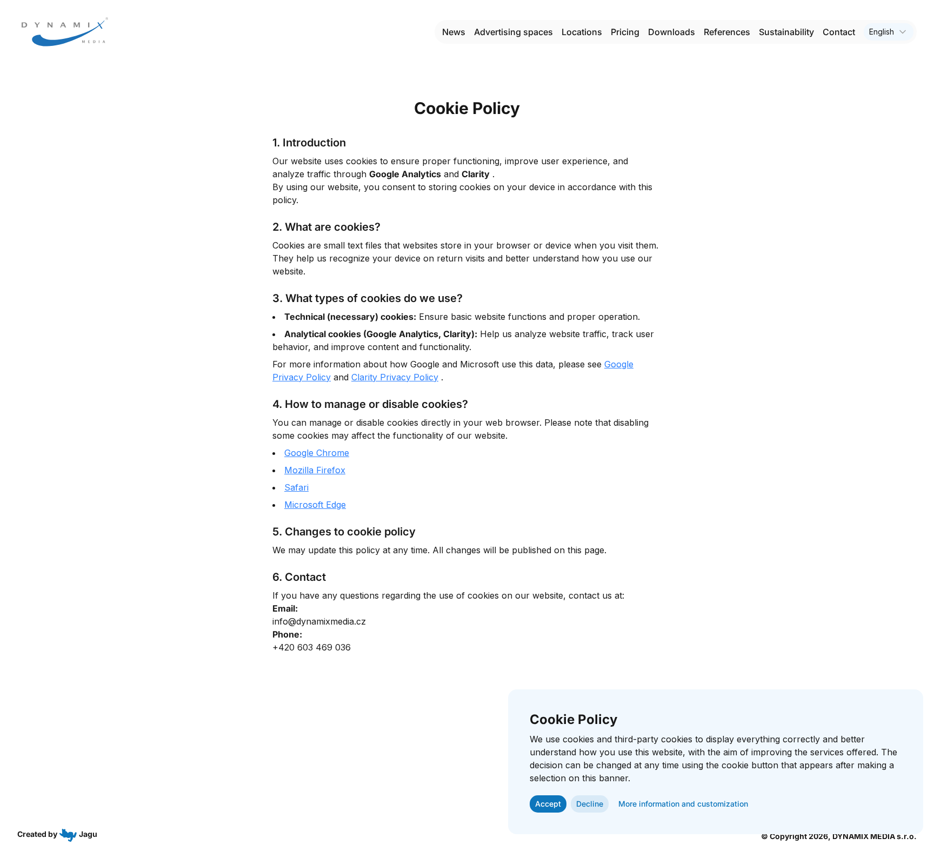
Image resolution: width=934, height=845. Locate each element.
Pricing (625, 31)
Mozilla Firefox (314, 470)
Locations (582, 31)
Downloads (671, 31)
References (727, 31)
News (453, 31)
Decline (589, 803)
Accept (548, 803)
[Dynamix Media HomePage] (65, 31)
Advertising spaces (513, 31)
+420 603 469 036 (311, 647)
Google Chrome (316, 452)
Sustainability (786, 31)
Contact (839, 31)
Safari (296, 487)
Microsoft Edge (315, 504)
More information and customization (683, 803)
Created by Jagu (57, 834)
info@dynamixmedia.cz (319, 621)
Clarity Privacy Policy (394, 377)
